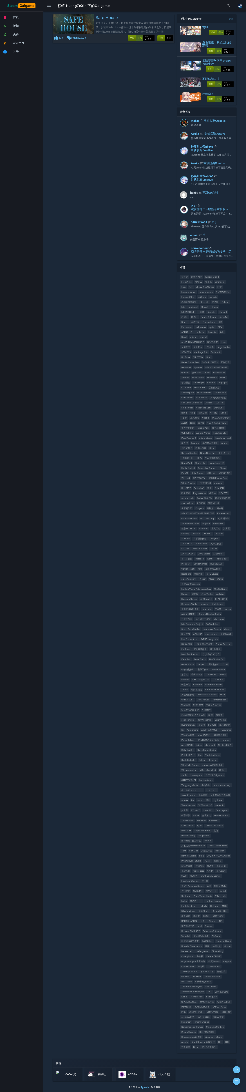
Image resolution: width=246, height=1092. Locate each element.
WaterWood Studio (203, 896)
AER (208, 800)
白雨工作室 (200, 448)
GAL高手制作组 (209, 1047)
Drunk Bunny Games (210, 876)
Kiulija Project (188, 468)
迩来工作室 (218, 916)
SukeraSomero (204, 392)
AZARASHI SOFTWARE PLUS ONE (197, 513)
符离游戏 (221, 971)
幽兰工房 (185, 634)
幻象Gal (217, 861)
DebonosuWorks (189, 604)
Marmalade (220, 392)
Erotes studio (209, 322)
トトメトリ (224, 453)
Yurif (183, 850)
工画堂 (201, 312)
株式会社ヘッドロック (192, 790)
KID (220, 322)
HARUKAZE (199, 387)
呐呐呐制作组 (187, 669)
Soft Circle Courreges (191, 402)
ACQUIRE (197, 634)
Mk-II (209, 991)
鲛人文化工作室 (188, 1001)
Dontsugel (186, 1007)
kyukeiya (220, 594)
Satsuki (185, 594)
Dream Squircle (188, 1032)
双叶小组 (185, 478)
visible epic (198, 871)
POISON (201, 503)
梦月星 (184, 810)
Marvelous (219, 619)
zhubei (227, 629)
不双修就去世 (211, 79)
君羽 (205, 27)
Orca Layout (221, 810)
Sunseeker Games (206, 468)
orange (226, 740)
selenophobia (187, 720)
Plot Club (193, 850)
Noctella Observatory (191, 946)
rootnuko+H (201, 543)
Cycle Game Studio (206, 750)
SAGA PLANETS (210, 362)
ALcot (184, 423)
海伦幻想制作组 (218, 397)
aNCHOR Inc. (187, 503)
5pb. (183, 287)
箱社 (210, 715)
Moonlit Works (216, 579)
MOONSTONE (187, 312)
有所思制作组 (199, 538)
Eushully (203, 906)
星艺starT (221, 871)
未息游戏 (194, 418)
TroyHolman (187, 820)
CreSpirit (201, 664)
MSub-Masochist (208, 770)
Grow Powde (203, 699)
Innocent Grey (188, 297)
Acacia (184, 800)
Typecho (145, 1087)
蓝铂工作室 (218, 1017)
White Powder (188, 483)
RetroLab (213, 760)
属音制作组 (214, 664)
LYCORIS (185, 548)
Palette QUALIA (213, 956)
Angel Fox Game (202, 830)
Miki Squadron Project (192, 624)
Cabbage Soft (201, 352)
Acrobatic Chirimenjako (192, 991)
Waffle (210, 559)
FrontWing (186, 282)
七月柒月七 (186, 448)
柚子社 (194, 317)
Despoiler (226, 1012)
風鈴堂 (196, 916)
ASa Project (201, 397)
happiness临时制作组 (212, 765)
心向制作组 (223, 518)
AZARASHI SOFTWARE (216, 367)
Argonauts (218, 553)
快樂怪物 (185, 704)
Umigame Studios (215, 1027)
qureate (213, 297)
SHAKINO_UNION (200, 679)
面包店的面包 (218, 428)
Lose (223, 342)
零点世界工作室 (213, 704)
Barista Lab (186, 951)
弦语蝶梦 (185, 815)
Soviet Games (200, 564)
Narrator (211, 312)
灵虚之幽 (198, 574)
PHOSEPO (214, 820)
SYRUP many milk (209, 639)
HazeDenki (218, 523)
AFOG (196, 815)
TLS (227, 1042)
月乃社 (210, 866)
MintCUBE (186, 830)
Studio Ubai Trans (190, 523)
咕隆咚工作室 (223, 1001)
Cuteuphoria (187, 956)
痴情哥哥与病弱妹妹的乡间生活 (216, 62)
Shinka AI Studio (212, 976)
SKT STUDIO (220, 886)
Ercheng (185, 533)
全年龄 (184, 277)
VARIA (210, 871)
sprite (211, 327)
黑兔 (216, 830)
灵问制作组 (226, 634)
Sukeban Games (189, 599)
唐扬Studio (204, 911)
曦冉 (200, 569)
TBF (220, 1042)
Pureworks (226, 730)
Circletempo (217, 604)
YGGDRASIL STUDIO (216, 423)
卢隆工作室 (206, 850)
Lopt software (206, 780)
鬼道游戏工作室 (212, 569)
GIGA (220, 327)
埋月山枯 (211, 473)
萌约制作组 (196, 674)
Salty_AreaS (212, 1012)
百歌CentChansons (190, 584)
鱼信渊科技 (207, 941)
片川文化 (185, 891)
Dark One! (186, 367)
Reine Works (200, 659)
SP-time (185, 377)
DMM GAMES (187, 750)
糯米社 (222, 770)
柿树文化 (217, 946)
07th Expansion (189, 518)
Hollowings (200, 327)
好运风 (201, 966)
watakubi (219, 805)
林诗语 (193, 901)
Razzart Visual (200, 548)
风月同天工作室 (203, 619)
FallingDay (211, 996)
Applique (222, 382)
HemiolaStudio (188, 856)
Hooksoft (219, 850)
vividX (184, 775)
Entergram (186, 327)
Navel (184, 337)
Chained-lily (217, 951)
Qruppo (185, 372)
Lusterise (212, 332)
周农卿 (220, 508)
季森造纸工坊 (187, 926)
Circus (215, 307)
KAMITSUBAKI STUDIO (208, 740)
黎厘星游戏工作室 (190, 941)
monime (218, 483)
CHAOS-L (207, 533)
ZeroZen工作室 (207, 1001)
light (209, 886)
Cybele (202, 760)
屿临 (183, 1012)
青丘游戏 (206, 815)
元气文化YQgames (214, 775)
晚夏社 (219, 715)
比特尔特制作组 (206, 1032)
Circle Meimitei (188, 760)
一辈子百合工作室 (204, 644)
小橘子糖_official (203, 981)
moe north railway (222, 785)
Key (191, 287)
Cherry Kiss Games (205, 287)
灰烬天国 (185, 347)
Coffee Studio (187, 966)
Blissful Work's (188, 911)
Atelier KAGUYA (204, 498)
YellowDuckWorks (214, 825)
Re (192, 800)
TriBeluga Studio (189, 971)
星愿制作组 (186, 508)
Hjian (199, 825)
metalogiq (222, 866)
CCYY (199, 458)
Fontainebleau (220, 699)
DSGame (216, 936)
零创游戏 (225, 362)
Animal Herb (187, 498)
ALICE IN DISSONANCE (192, 342)
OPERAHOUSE (205, 805)
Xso (200, 755)
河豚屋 (226, 528)
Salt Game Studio (213, 684)
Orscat (227, 946)
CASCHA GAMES (209, 730)
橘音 (207, 946)
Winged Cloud (212, 277)
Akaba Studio (218, 669)
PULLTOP (204, 302)
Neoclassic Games (212, 629)
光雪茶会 (185, 871)
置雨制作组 (213, 503)
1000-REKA (186, 543)
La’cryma (214, 538)
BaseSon (199, 559)
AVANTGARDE (188, 614)
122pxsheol (210, 674)
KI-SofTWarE (187, 825)
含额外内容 (196, 277)
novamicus (222, 559)
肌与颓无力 (224, 725)
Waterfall (185, 936)
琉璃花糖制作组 (188, 302)
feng (193, 413)
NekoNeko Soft (203, 407)
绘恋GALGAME (188, 528)
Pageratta (207, 609)
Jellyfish (206, 785)
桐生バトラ (211, 891)
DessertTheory (188, 835)
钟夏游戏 (185, 1047)
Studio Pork (203, 428)
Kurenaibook (223, 513)
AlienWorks (207, 594)
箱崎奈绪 (202, 413)
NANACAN (186, 644)
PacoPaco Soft (188, 438)
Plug (201, 856)
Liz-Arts (213, 548)
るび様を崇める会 (211, 654)
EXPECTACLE (219, 1007)
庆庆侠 (201, 725)
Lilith (192, 423)
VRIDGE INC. (225, 473)
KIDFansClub (213, 966)
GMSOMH (198, 891)
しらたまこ (211, 790)
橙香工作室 (203, 669)
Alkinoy (213, 413)
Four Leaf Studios (189, 881)
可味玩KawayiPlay (218, 478)
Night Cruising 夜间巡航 (203, 1042)
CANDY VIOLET (188, 780)
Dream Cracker (201, 1022)
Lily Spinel (218, 800)
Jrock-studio (211, 634)
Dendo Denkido (220, 911)
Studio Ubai (187, 407)
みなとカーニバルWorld (218, 856)
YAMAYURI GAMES (221, 418)
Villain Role (220, 896)
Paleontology (187, 740)
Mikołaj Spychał (223, 438)
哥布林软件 (186, 559)
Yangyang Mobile (189, 785)
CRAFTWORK (204, 735)
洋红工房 (195, 322)
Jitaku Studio (205, 438)
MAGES (198, 282)
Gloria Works (187, 664)
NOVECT (223, 493)
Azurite (184, 1042)
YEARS (184, 689)
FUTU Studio (212, 574)
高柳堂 (210, 508)
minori (193, 337)
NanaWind (186, 463)
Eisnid (184, 996)
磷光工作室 (212, 342)
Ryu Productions (189, 639)
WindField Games (189, 765)
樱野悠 (212, 493)
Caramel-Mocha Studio (209, 614)
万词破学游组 (221, 991)
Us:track (219, 533)
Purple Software (208, 317)
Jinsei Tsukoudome (217, 845)
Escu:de (209, 926)
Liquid (223, 413)
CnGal (223, 891)
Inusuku (204, 604)
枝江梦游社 (186, 866)
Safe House (107, 17)
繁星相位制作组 (201, 936)
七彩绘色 (209, 347)
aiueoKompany (188, 579)
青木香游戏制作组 (190, 609)
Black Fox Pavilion (190, 654)
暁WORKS (196, 372)
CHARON (219, 488)
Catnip (224, 443)
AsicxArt (224, 317)
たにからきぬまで (190, 710)
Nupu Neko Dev (207, 453)
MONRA (193, 876)
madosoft (193, 307)
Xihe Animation (188, 770)
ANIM (224, 906)
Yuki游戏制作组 (212, 458)
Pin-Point (185, 649)
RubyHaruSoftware (212, 931)
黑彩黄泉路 (214, 387)
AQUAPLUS (186, 332)
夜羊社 (206, 916)
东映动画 (203, 795)
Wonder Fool (197, 996)
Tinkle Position (221, 815)
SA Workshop (212, 624)
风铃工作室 (216, 543)
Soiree (199, 745)
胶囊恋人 (208, 94)
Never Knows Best (190, 362)
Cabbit (205, 418)
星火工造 (215, 528)
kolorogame (196, 775)
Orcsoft (204, 307)
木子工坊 (197, 347)
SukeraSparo (187, 392)
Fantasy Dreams (213, 901)
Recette (196, 533)
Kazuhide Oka (220, 433)
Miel (183, 307)
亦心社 (200, 956)
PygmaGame (199, 493)
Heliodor (214, 906)
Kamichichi (192, 730)
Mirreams (201, 820)
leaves (228, 609)
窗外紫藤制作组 (222, 498)
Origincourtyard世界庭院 (193, 961)
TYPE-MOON (219, 372)
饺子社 (205, 881)
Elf (201, 901)
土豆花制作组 (204, 483)
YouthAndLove (212, 755)
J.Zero (207, 861)
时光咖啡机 (215, 649)
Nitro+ (184, 322)
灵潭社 (215, 302)
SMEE (222, 377)
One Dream (210, 986)
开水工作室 (186, 619)
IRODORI (212, 725)
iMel (222, 332)
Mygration (186, 1022)
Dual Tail (220, 402)
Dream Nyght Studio (191, 861)
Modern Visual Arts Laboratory (196, 589)
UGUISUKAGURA (189, 921)
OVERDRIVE (187, 433)
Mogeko (206, 523)
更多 (231, 19)
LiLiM (195, 1047)
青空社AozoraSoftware (192, 886)
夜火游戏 (185, 916)
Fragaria (199, 508)
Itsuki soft (198, 704)
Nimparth (203, 528)
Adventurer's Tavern (207, 694)
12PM (184, 418)
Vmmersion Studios (214, 689)
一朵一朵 (185, 684)
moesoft (185, 976)
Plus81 (184, 473)
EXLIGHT (195, 810)
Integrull (227, 961)
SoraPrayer (198, 382)
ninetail (203, 337)
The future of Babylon (191, 986)
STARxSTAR (221, 599)
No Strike (185, 357)
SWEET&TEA (199, 478)
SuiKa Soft (199, 488)
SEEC (184, 876)
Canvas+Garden (189, 453)
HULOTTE (186, 488)
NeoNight (186, 574)
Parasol (185, 679)
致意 (209, 488)
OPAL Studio (204, 553)
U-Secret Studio (208, 921)
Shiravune (218, 407)
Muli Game (186, 981)
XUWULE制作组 (210, 443)
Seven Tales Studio (190, 629)
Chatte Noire (220, 589)
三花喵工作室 (187, 1017)
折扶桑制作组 (187, 694)
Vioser (203, 579)
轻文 (219, 287)
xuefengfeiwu (202, 951)
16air (222, 694)
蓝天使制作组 (187, 428)
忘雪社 (184, 674)
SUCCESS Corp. (207, 518)
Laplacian (200, 332)
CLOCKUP (186, 387)
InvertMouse (198, 377)
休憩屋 (195, 594)
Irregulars (186, 564)
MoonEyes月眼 (216, 463)
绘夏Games (214, 961)
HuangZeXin (78, 37)
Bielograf (197, 684)
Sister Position (188, 795)
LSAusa (222, 468)
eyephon (199, 866)
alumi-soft (210, 745)
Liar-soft (223, 312)
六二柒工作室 (187, 735)
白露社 (184, 317)
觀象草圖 (185, 493)
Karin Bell (186, 659)
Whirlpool (219, 282)
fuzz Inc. (195, 443)
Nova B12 (208, 810)
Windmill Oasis (196, 1012)
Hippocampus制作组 (191, 1037)
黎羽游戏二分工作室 (191, 840)
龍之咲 (184, 443)
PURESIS (197, 976)
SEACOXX (186, 352)
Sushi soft (216, 352)
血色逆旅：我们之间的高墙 (216, 44)
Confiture (185, 896)
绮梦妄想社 (196, 689)
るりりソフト (207, 971)
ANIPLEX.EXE (188, 553)
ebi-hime (202, 297)
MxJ (200, 926)
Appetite (198, 367)
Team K (207, 840)
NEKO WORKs (222, 292)
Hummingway (188, 725)
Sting (211, 448)
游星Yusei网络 (205, 720)
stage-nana (203, 835)
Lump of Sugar (188, 292)
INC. (221, 921)
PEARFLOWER (188, 755)
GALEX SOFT (187, 699)
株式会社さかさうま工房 (193, 715)
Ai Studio (185, 538)
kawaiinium (187, 397)
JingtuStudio (223, 347)
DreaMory (212, 377)
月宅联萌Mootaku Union (193, 845)
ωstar (199, 800)
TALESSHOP (187, 458)
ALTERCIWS (187, 745)
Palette (225, 302)
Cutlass (208, 402)
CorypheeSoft (187, 569)
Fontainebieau (188, 906)
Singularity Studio (213, 1037)
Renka (184, 413)
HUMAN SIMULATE (190, 931)
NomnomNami (223, 941)
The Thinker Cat (216, 659)
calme (201, 423)
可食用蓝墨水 (200, 649)
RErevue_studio (201, 1007)
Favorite (211, 382)
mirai (207, 372)
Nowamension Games (192, 1027)
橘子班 (208, 282)
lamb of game (206, 292)
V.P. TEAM (198, 357)
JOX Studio (217, 679)
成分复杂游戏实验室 (220, 795)
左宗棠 (218, 609)
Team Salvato (188, 805)
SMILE (223, 674)
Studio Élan (200, 463)
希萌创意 (185, 382)
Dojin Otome (197, 473)
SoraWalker (220, 720)
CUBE (225, 664)
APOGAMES (206, 599)
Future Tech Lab (223, 644)
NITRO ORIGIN (225, 745)
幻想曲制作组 (220, 735)
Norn (208, 357)
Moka (184, 901)
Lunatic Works (203, 433)
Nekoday (206, 710)
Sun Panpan (204, 1017)
